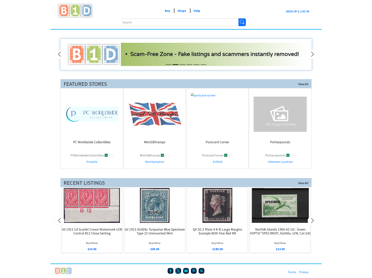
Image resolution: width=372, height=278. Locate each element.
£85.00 (154, 249)
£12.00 (280, 249)
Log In (304, 11)
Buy (167, 11)
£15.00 (92, 249)
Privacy (303, 272)
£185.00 (217, 249)
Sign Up (291, 11)
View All (303, 84)
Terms (292, 272)
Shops (181, 11)
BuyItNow (92, 243)
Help (197, 11)
